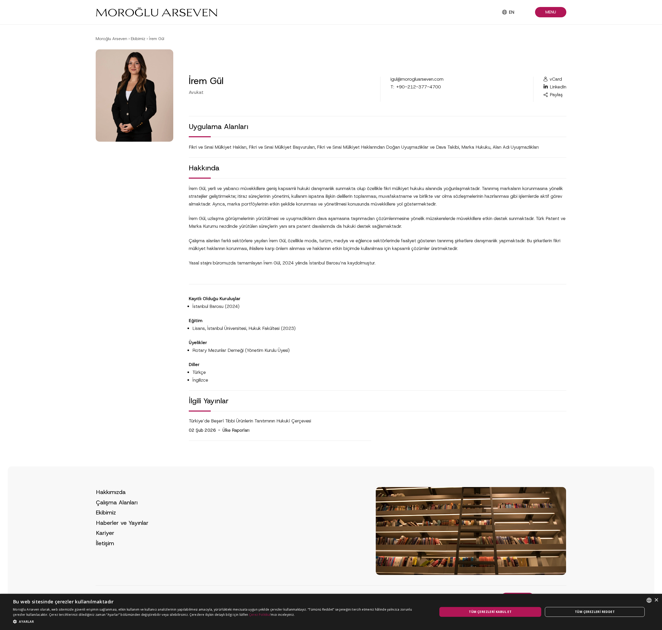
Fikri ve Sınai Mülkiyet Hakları (217, 147)
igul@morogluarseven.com (416, 79)
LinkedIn (558, 87)
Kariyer (105, 533)
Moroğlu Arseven (111, 38)
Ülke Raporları (236, 430)
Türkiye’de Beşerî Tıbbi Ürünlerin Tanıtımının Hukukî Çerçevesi (250, 421)
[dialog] (331, 612)
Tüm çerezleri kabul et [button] (490, 612)
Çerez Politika (259, 614)
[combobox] (649, 600)
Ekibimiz (138, 38)
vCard (556, 79)
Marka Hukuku (475, 147)
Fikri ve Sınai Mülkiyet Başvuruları (282, 147)
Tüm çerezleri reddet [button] (595, 612)
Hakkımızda (111, 492)
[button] (550, 12)
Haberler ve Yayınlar (122, 523)
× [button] (656, 600)
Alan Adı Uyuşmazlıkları (516, 147)
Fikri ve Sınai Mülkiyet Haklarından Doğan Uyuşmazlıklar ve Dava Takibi (388, 147)
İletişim (105, 543)
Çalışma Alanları (117, 502)
